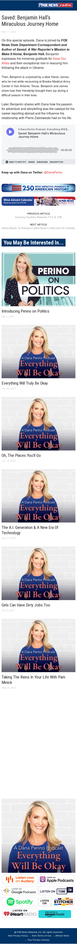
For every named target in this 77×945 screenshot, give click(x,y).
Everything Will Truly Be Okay (25, 383)
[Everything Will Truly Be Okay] (38, 351)
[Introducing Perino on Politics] (38, 279)
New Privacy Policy (18, 935)
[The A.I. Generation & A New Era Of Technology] (38, 496)
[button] (15, 5)
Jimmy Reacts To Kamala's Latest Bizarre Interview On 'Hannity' (38, 228)
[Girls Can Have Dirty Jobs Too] (38, 573)
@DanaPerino (53, 172)
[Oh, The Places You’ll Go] (38, 423)
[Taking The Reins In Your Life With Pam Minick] (38, 645)
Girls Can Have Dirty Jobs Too (26, 605)
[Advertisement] (38, 747)
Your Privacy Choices (38, 939)
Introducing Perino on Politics (25, 311)
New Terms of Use (41, 935)
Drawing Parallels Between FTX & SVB (38, 217)
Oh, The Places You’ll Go (21, 455)
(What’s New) (62, 935)
